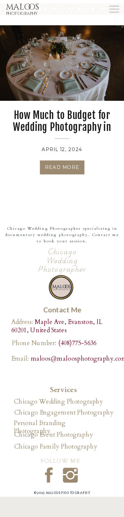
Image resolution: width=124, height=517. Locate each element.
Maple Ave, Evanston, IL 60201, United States (56, 326)
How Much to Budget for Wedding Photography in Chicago (62, 127)
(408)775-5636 (77, 343)
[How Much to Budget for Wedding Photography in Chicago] (62, 63)
